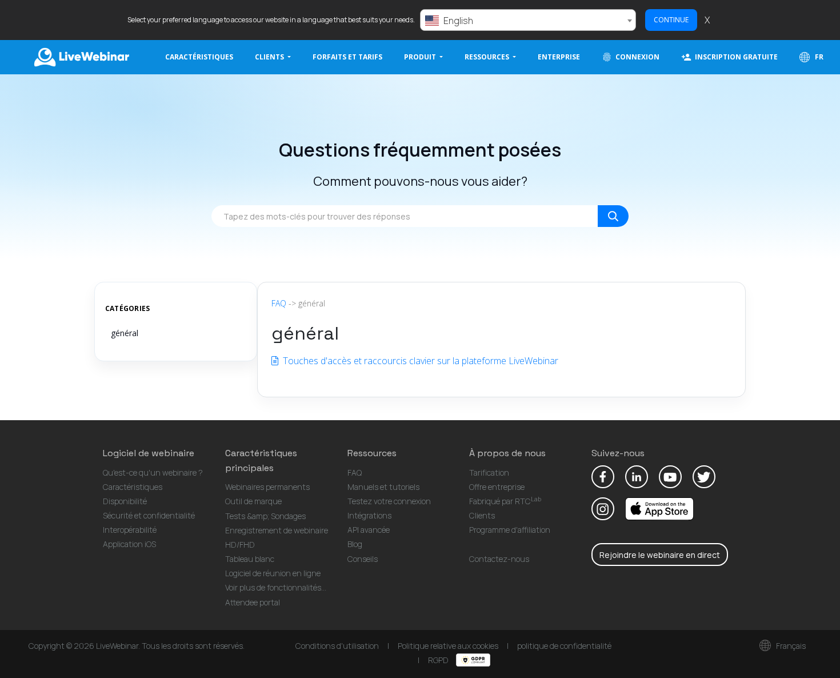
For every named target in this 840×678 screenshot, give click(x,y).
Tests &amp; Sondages (265, 516)
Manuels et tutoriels (383, 486)
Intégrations (369, 515)
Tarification (489, 472)
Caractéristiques (199, 57)
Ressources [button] (488, 57)
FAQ (278, 303)
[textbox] (528, 20)
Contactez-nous (499, 558)
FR (818, 57)
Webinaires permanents (267, 486)
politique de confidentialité (564, 645)
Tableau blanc (249, 558)
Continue (671, 20)
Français (790, 645)
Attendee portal (252, 602)
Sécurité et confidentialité (149, 515)
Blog (354, 544)
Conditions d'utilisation (337, 645)
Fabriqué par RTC (505, 501)
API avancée (368, 529)
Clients (482, 515)
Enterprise (559, 57)
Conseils (362, 558)
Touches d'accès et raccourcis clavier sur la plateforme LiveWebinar (419, 360)
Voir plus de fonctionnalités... (275, 587)
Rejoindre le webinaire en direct (659, 554)
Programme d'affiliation (509, 529)
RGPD (439, 660)
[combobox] (528, 20)
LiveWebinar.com (80, 57)
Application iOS (129, 544)
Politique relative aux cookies (448, 645)
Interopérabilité (130, 529)
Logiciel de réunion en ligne (273, 573)
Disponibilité (125, 501)
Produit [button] (421, 57)
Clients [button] (270, 57)
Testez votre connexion (389, 501)
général (124, 333)
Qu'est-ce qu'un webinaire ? (153, 472)
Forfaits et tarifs (347, 57)
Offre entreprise (497, 486)
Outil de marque (253, 501)
